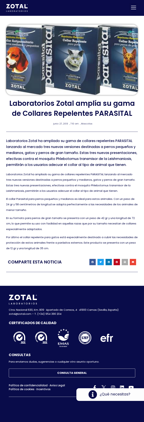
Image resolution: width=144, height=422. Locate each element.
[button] (92, 262)
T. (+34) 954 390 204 (47, 314)
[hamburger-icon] (133, 7)
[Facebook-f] (95, 388)
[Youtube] (131, 388)
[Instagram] (113, 388)
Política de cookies (21, 389)
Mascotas (86, 123)
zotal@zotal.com (20, 314)
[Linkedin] (122, 388)
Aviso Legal (57, 385)
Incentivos (43, 389)
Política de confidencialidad (28, 385)
